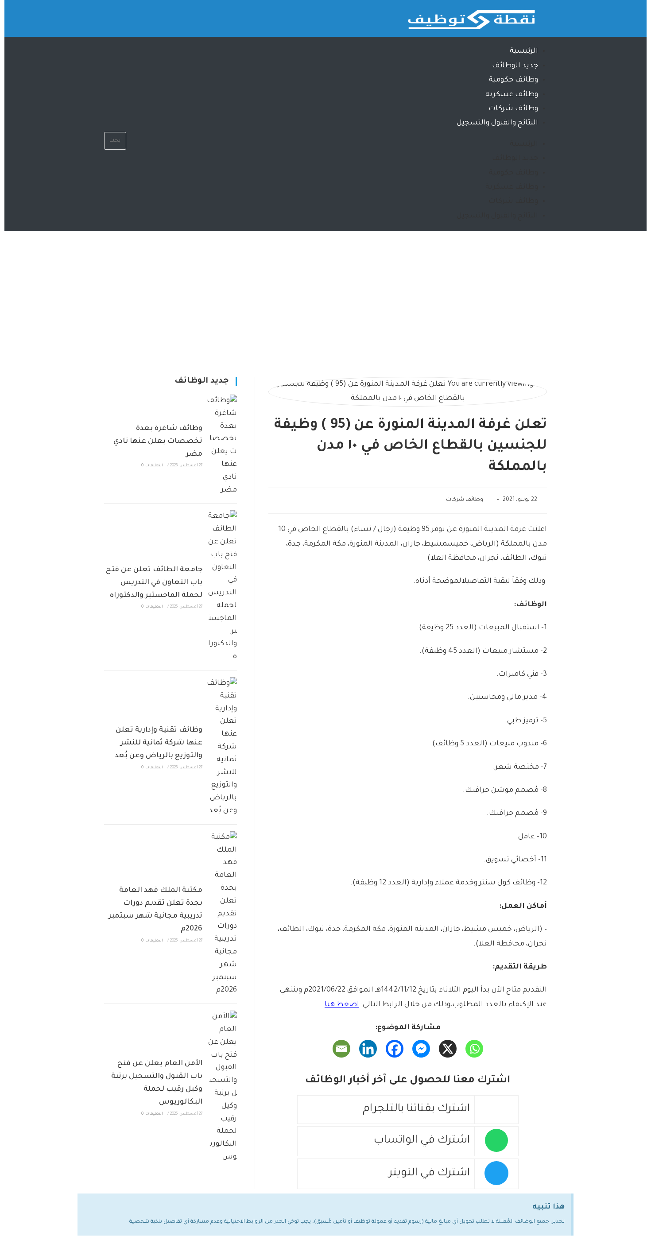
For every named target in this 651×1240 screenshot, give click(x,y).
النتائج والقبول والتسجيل (497, 123)
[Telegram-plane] (119, 15)
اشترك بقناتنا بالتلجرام (416, 1110)
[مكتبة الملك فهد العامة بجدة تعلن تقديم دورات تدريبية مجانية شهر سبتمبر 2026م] (222, 914)
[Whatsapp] (146, 15)
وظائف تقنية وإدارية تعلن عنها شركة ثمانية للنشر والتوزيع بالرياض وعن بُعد (158, 743)
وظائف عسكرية (511, 95)
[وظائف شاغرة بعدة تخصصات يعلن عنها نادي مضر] (222, 445)
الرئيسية (524, 51)
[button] (115, 125)
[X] (448, 1049)
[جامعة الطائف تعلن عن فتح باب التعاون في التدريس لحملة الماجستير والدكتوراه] (222, 586)
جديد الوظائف (515, 66)
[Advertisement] (326, 297)
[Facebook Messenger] (421, 1049)
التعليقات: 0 (152, 466)
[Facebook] (394, 1049)
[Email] (341, 1049)
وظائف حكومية (513, 80)
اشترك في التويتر (429, 1174)
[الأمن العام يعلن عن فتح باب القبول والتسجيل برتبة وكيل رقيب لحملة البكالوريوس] (222, 1087)
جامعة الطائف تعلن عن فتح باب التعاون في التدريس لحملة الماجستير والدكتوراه (154, 583)
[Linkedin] (368, 1049)
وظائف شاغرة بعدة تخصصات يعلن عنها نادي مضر (157, 441)
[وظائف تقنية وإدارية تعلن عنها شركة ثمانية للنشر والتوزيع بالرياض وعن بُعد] (222, 747)
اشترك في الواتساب (422, 1141)
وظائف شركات (513, 109)
